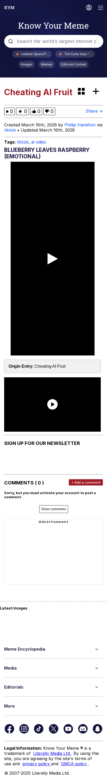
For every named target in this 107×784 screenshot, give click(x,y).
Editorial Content (73, 64)
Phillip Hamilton (80, 124)
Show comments (53, 509)
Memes (46, 64)
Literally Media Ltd (52, 753)
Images (26, 64)
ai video (38, 142)
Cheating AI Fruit (50, 366)
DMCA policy (74, 763)
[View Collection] (82, 91)
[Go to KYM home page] (9, 7)
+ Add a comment (85, 482)
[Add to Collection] (97, 91)
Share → (94, 111)
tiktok (10, 130)
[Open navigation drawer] (100, 8)
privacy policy (36, 763)
